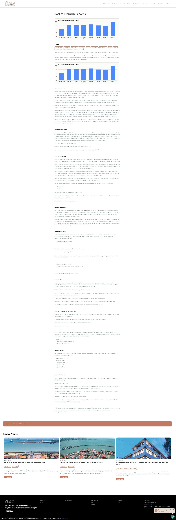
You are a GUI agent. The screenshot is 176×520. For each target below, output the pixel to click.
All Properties (94, 500)
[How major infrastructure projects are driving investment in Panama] (87, 458)
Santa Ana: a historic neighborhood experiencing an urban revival (24, 462)
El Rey (58, 188)
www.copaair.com (75, 401)
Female (59, 367)
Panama (116, 47)
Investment (94, 47)
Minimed (70, 241)
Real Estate (70, 49)
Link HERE (73, 143)
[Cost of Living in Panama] (88, 29)
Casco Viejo (67, 47)
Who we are (106, 3)
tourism (76, 49)
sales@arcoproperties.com (151, 502)
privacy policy (64, 518)
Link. (94, 286)
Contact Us (160, 3)
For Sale (129, 3)
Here (76, 273)
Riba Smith (60, 187)
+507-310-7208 (148, 504)
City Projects (115, 3)
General (59, 362)
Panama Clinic (60, 339)
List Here (102, 298)
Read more (8, 477)
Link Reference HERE (60, 88)
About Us (41, 502)
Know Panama (102, 47)
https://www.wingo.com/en (73, 393)
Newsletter (153, 3)
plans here (71, 341)
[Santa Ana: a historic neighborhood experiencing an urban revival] (31, 458)
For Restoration (137, 3)
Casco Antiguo (58, 47)
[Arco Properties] (10, 3)
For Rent (123, 3)
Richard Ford (59, 290)
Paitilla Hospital (66, 343)
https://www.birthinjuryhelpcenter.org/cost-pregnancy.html (78, 322)
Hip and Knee (60, 358)
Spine (58, 364)
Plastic (58, 366)
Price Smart (63, 201)
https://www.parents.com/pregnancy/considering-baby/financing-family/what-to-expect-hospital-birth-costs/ (80, 319)
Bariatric (59, 360)
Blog (119, 502)
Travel (81, 49)
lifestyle (110, 47)
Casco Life (145, 3)
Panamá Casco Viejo (60, 49)
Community (82, 47)
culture (88, 47)
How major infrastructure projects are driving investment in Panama (81, 462)
